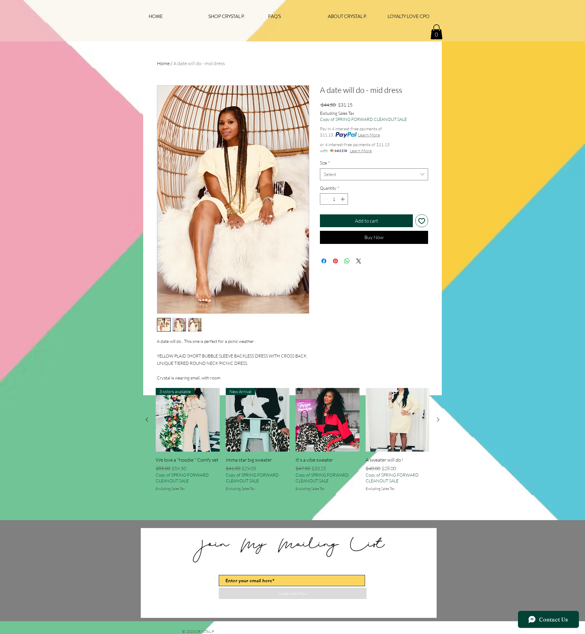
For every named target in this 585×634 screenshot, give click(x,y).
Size (325, 162)
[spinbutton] (333, 199)
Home (163, 63)
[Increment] (343, 199)
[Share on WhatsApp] (347, 261)
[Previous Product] (147, 419)
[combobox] (374, 174)
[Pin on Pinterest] (335, 261)
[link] (436, 31)
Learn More (369, 134)
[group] (292, 443)
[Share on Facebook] (324, 261)
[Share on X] (358, 261)
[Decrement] (324, 199)
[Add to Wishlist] (421, 220)
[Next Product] (438, 419)
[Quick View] (328, 420)
